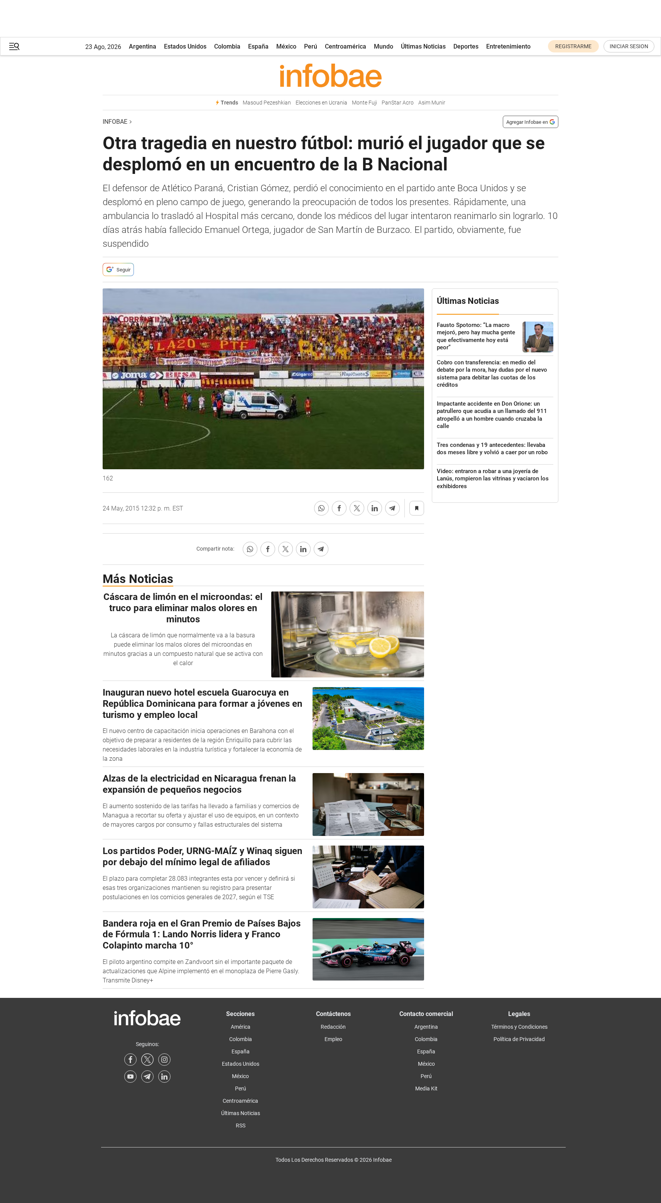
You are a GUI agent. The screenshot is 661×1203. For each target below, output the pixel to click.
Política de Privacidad (519, 1039)
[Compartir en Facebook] (339, 508)
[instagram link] (164, 1059)
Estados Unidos (185, 46)
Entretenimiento (508, 46)
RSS (240, 1125)
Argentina (142, 46)
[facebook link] (130, 1059)
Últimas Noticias (423, 46)
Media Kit (426, 1088)
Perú (310, 46)
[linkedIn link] (164, 1076)
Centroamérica (345, 46)
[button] (14, 46)
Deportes (465, 46)
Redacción (333, 1027)
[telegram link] (147, 1076)
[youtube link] (130, 1076)
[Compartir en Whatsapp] (321, 508)
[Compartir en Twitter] (357, 508)
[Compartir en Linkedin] (374, 508)
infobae (115, 121)
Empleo (333, 1039)
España (258, 46)
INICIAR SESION (629, 46)
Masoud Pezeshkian (267, 103)
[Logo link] (330, 75)
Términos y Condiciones (519, 1027)
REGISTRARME (573, 46)
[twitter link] (147, 1059)
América (240, 1027)
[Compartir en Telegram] (392, 508)
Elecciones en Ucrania (321, 103)
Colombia (227, 46)
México (286, 46)
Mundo (383, 46)
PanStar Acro (398, 103)
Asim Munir (431, 103)
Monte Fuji (364, 103)
